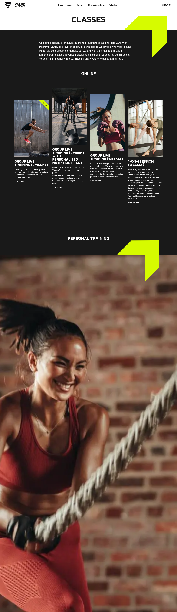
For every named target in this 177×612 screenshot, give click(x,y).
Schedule (113, 5)
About (70, 5)
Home (60, 5)
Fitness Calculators (96, 5)
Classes (79, 5)
